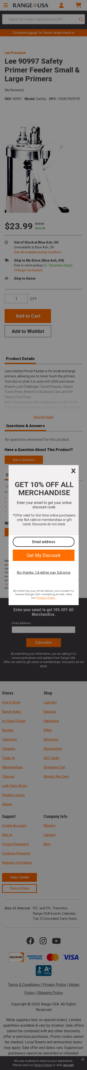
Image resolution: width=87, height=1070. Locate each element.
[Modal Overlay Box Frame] (44, 535)
